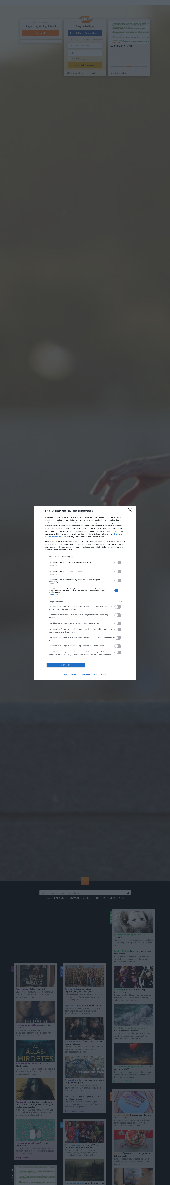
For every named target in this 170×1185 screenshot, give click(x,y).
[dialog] (85, 592)
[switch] (117, 562)
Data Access (85, 674)
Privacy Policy (100, 674)
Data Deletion (70, 674)
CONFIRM (66, 665)
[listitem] (85, 556)
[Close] (130, 511)
